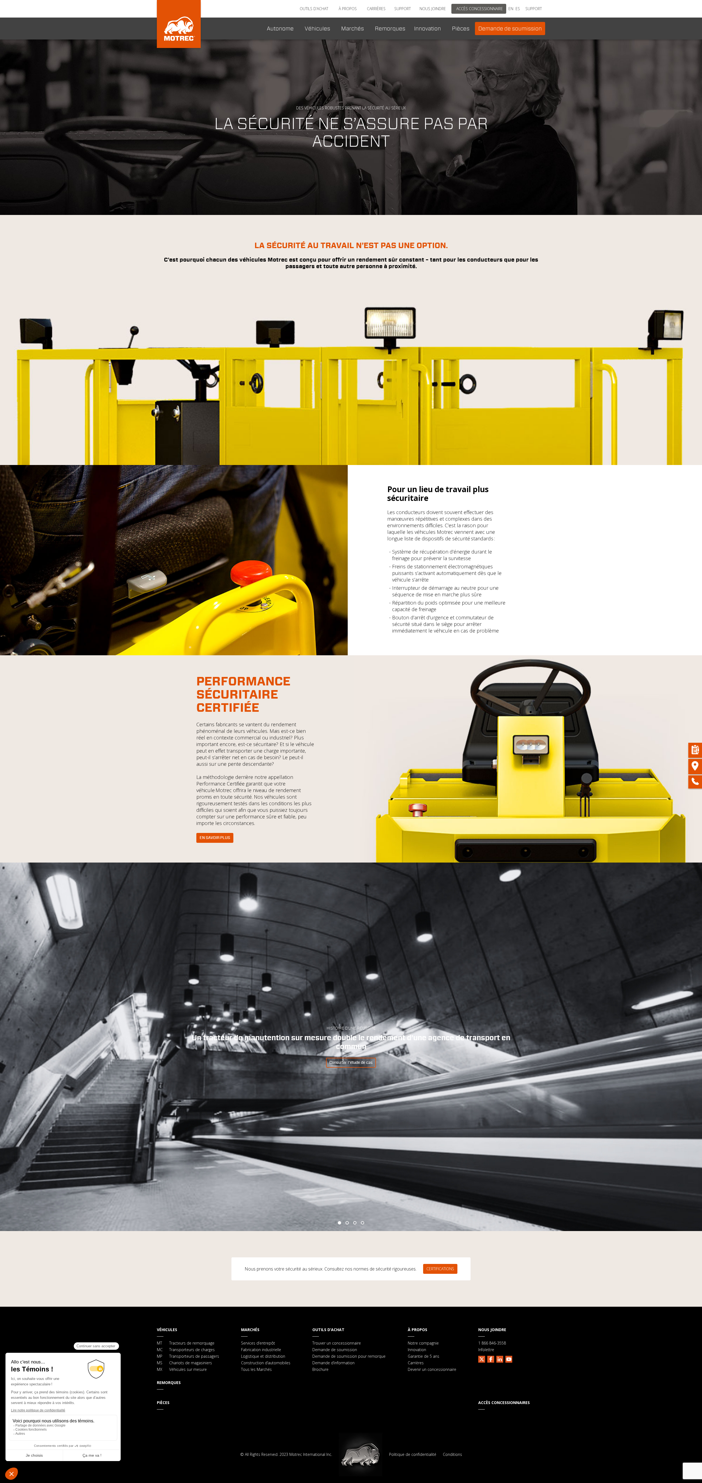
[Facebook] (490, 1358)
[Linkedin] (499, 1358)
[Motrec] (179, 24)
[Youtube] (508, 1358)
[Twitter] (481, 1358)
